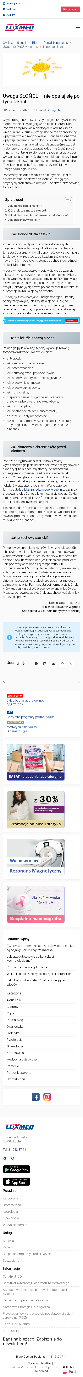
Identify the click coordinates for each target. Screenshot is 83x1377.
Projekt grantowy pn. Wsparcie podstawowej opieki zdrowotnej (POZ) (38, 1315)
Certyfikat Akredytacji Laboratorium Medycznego (36, 1283)
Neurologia (10, 1211)
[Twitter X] (71, 663)
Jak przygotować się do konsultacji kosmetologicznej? (30, 958)
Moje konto (71, 9)
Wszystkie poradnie (16, 1225)
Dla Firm (10, 14)
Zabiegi (8, 1247)
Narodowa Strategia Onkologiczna (26, 1307)
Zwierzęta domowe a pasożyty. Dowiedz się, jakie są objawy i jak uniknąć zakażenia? (40, 948)
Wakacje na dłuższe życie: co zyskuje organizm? (40, 974)
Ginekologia (15, 1046)
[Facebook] (36, 663)
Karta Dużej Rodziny (16, 1324)
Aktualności (14, 1000)
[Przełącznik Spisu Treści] (66, 200)
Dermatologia (16, 1020)
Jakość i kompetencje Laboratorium (27, 1300)
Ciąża (10, 1013)
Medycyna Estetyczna (22, 1059)
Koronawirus (15, 1053)
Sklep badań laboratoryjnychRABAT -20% (26, 702)
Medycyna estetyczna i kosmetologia (22, 729)
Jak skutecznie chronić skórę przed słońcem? (39, 215)
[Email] (53, 663)
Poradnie (13, 1066)
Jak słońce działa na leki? (25, 205)
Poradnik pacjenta (50, 110)
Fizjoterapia (15, 1039)
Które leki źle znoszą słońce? (27, 210)
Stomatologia (16, 1079)
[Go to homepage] (19, 27)
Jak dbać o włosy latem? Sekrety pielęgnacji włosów (37, 982)
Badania (8, 1241)
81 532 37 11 (17, 1149)
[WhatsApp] (62, 663)
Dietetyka (13, 1033)
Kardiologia (10, 1198)
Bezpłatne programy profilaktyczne (31, 717)
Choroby (12, 1007)
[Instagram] (47, 1097)
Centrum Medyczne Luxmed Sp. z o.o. (34, 1367)
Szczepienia (11, 1260)
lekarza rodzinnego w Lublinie (44, 489)
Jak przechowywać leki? (24, 220)
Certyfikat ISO (12, 1276)
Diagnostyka (15, 1026)
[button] (78, 27)
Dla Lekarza (12, 9)
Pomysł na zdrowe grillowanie (27, 967)
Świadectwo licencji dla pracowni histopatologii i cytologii (35, 1292)
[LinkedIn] (45, 663)
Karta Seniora (12, 1331)
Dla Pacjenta (13, 3)
